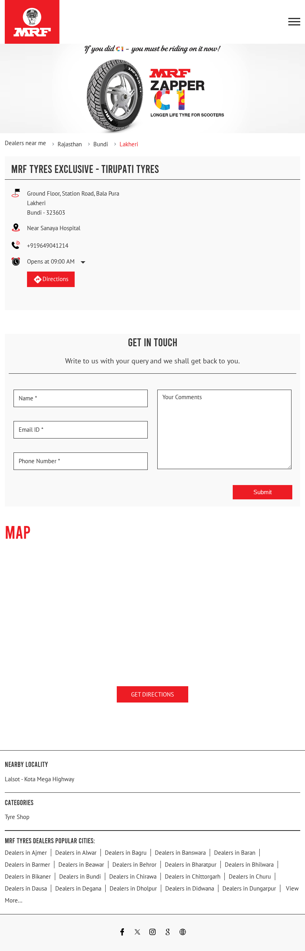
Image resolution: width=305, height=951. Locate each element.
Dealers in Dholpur (133, 888)
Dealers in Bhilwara (249, 864)
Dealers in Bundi (80, 876)
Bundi (100, 144)
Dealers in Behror (134, 864)
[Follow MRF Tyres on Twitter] (137, 932)
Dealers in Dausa (26, 888)
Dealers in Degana (78, 888)
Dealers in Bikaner (28, 876)
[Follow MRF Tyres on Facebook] (122, 932)
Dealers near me (25, 143)
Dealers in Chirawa (132, 876)
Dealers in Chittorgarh (192, 876)
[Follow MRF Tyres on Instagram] (152, 932)
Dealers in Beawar (81, 864)
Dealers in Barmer (27, 864)
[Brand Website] (182, 932)
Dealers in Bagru (126, 852)
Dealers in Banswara (180, 852)
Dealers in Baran (234, 852)
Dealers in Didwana (189, 888)
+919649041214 (47, 245)
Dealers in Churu (250, 876)
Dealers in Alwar (76, 852)
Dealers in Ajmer (26, 852)
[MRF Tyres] (32, 22)
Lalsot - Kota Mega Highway (39, 778)
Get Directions (152, 694)
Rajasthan (70, 144)
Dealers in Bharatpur (190, 864)
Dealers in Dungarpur (249, 888)
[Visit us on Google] (167, 932)
